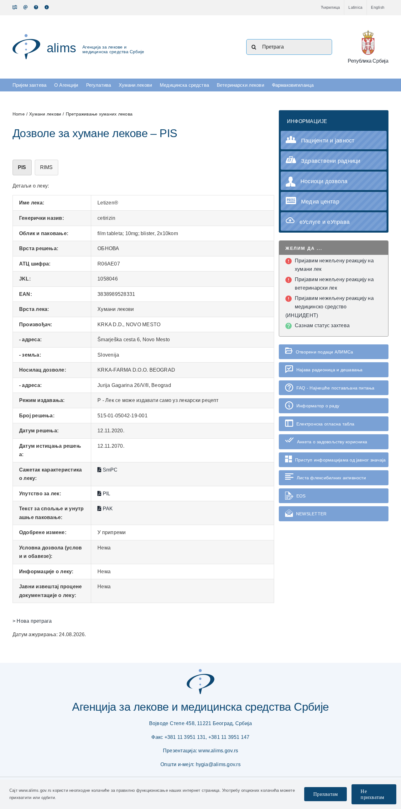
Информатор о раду (317, 405)
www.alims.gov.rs (218, 750)
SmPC (109, 469)
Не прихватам (372, 794)
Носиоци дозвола (324, 181)
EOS (301, 495)
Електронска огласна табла (325, 423)
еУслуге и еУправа (324, 222)
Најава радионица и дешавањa (329, 369)
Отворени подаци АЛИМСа (324, 351)
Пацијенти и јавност (328, 140)
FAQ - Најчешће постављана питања (335, 387)
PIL (105, 493)
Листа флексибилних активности (331, 477)
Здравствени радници (331, 161)
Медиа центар (320, 201)
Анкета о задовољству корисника (332, 441)
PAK (107, 508)
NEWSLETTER (311, 513)
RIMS (46, 167)
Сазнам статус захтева (322, 325)
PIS (22, 167)
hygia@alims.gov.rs (218, 764)
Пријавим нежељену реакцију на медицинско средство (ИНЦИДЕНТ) (329, 307)
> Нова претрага (32, 621)
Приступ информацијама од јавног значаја (340, 459)
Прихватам (325, 794)
